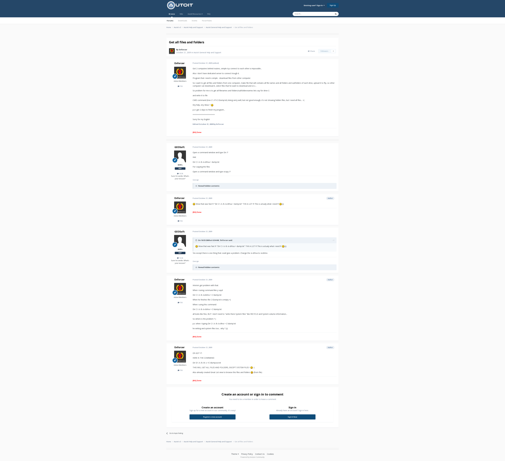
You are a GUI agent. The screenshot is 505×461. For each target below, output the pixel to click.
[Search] (336, 14)
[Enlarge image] (212, 105)
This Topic (325, 14)
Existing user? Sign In (314, 5)
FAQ (208, 14)
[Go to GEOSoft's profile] (180, 156)
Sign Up (333, 5)
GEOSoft (180, 147)
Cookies (270, 454)
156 (181, 86)
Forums (170, 20)
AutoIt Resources (195, 14)
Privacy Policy (247, 454)
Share (312, 51)
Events (194, 20)
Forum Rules (207, 20)
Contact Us (260, 454)
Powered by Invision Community (252, 457)
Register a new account (212, 417)
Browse (172, 14)
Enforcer (183, 49)
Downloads (182, 20)
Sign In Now (292, 417)
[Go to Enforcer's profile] (172, 51)
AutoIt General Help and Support (207, 52)
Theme (234, 454)
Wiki (181, 14)
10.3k (181, 173)
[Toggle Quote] (196, 240)
